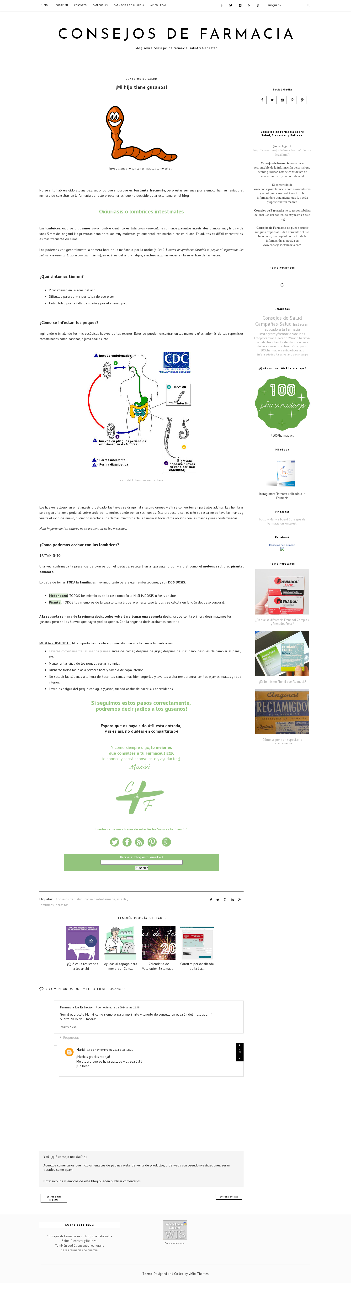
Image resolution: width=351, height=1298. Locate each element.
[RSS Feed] (258, 5)
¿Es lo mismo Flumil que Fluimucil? (282, 682)
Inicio (44, 5)
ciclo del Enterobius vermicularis (141, 480)
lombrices (47, 905)
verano (287, 354)
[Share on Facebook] (210, 900)
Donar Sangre (300, 354)
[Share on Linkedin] (232, 900)
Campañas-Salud (273, 324)
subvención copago (294, 346)
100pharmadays (271, 350)
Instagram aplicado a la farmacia (287, 327)
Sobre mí (62, 5)
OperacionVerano (286, 338)
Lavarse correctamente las (79, 651)
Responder (69, 1026)
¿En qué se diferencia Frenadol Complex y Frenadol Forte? (282, 621)
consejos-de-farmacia (100, 899)
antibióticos (290, 350)
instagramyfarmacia (275, 333)
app (301, 350)
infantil (122, 899)
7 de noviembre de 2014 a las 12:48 (117, 1007)
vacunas (298, 333)
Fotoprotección (264, 338)
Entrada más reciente (54, 1198)
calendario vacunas (295, 342)
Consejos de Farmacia (177, 35)
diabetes (263, 346)
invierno (275, 346)
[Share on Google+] (240, 900)
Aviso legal (158, 5)
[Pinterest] (249, 5)
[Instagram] (240, 5)
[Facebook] (221, 5)
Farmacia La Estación (77, 1007)
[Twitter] (230, 5)
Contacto (80, 5)
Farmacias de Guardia (129, 5)
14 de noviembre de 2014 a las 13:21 (110, 1049)
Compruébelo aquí (175, 1243)
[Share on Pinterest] (225, 900)
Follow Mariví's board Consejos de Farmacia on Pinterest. (282, 521)
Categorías (100, 5)
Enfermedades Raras (270, 354)
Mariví (80, 1050)
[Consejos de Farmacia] (282, 550)
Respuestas (71, 1037)
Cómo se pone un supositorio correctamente (282, 741)
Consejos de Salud (141, 78)
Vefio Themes (199, 1274)
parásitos (62, 905)
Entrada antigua (229, 1196)
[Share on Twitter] (218, 900)
